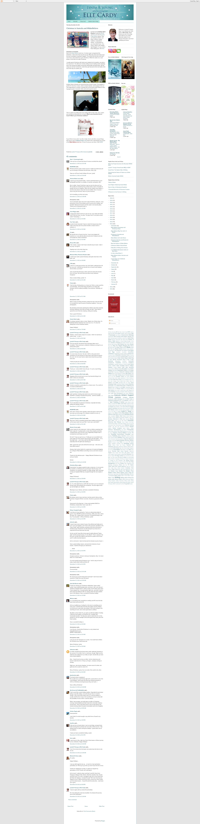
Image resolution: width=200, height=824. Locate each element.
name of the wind (119, 420)
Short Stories (116, 448)
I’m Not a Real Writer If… (117, 253)
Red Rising (118, 438)
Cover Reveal (130, 364)
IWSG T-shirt (121, 400)
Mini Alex (123, 417)
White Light (123, 469)
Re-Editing (115, 437)
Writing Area (131, 477)
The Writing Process (128, 460)
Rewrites (132, 440)
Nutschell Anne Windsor (113, 423)
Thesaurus (117, 461)
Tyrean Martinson (122, 466)
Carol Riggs (73, 211)
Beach (126, 339)
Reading (120, 437)
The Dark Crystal (114, 457)
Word (120, 474)
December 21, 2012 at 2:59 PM (77, 478)
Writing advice (124, 477)
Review (118, 440)
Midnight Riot (118, 417)
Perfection (110, 429)
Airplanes (123, 333)
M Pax (113, 412)
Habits (123, 387)
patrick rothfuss (126, 428)
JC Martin (118, 403)
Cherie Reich (73, 319)
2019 (111, 208)
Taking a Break (112, 182)
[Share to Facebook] (101, 152)
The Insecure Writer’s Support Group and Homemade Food (115, 124)
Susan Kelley (121, 452)
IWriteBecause (111, 399)
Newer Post (70, 806)
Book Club (115, 347)
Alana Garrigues (128, 333)
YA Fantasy (110, 483)
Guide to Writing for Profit (117, 387)
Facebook (118, 376)
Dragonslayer (116, 371)
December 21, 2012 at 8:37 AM (77, 379)
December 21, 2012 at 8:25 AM (77, 348)
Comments (113, 323)
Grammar (131, 384)
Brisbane (121, 349)
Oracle (123, 425)
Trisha (71, 495)
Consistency (111, 364)
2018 (111, 211)
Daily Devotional (130, 367)
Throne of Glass (122, 461)
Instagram (125, 397)
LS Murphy (118, 411)
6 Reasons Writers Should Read (119, 245)
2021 (111, 204)
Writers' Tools (111, 477)
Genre (132, 382)
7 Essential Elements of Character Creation (119, 189)
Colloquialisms (117, 361)
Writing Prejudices (111, 480)
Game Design (126, 381)
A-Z (129, 332)
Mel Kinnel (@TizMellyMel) (77, 690)
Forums (130, 379)
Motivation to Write (117, 419)
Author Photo (131, 338)
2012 (111, 223)
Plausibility (129, 432)
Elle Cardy (128, 373)
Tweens (132, 465)
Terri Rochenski (127, 454)
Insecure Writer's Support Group (127, 123)
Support (110, 452)
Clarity (119, 358)
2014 (111, 219)
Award (109, 339)
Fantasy (132, 376)
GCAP (113, 382)
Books (129, 347)
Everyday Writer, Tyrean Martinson (114, 112)
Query (119, 435)
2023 (111, 200)
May (112, 275)
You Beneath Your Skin (119, 483)
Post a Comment (72, 799)
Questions (123, 435)
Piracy (119, 431)
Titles (125, 463)
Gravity (115, 385)
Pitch (121, 431)
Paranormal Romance (124, 426)
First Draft (113, 379)
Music (113, 420)
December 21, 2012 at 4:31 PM (77, 518)
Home (69, 21)
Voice (132, 468)
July (112, 271)
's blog (81, 140)
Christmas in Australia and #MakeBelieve (117, 235)
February (113, 282)
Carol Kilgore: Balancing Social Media (117, 184)
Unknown (72, 649)
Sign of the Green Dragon (124, 448)
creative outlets (115, 365)
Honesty (118, 388)
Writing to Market (119, 482)
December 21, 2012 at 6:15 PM (77, 564)
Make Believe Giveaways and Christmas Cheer (118, 228)
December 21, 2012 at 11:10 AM (78, 462)
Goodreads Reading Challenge (123, 384)
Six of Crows (110, 449)
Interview (131, 397)
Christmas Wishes (113, 358)
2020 (111, 206)
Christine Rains (74, 465)
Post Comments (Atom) (89, 811)
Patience (109, 428)
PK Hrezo (110, 432)
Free (133, 379)
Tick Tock (128, 461)
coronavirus (120, 364)
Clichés (122, 358)
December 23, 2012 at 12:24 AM (78, 743)
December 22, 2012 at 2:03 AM (77, 624)
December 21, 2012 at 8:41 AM (77, 406)
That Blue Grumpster (112, 130)
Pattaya (132, 428)
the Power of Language (115, 458)
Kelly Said (132, 405)
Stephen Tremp (125, 449)
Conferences (124, 362)
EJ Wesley (123, 373)
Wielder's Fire (122, 471)
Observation (120, 423)
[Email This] (96, 152)
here (103, 48)
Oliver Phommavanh (117, 425)
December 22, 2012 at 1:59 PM (77, 720)
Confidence (131, 362)
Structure (114, 451)
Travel (120, 465)
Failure (122, 376)
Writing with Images (126, 482)
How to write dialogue (127, 390)
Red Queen (113, 438)
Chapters (125, 353)
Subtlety (122, 451)
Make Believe (75, 53)
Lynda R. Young (126, 411)
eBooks (132, 371)
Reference (122, 438)
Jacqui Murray (128, 402)
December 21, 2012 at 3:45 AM (77, 251)
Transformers (115, 464)
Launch (110, 408)
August (113, 269)
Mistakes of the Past (129, 417)
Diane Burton (114, 370)
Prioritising (113, 434)
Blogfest (121, 345)
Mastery (132, 414)
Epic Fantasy (118, 375)
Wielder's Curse (114, 471)
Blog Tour (115, 345)
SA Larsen (131, 442)
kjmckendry (73, 675)
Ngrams (126, 422)
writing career (111, 479)
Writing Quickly (127, 480)
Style (118, 451)
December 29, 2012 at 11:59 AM (78, 796)
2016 (111, 215)
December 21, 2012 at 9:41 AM (77, 424)
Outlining (132, 425)
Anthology (131, 335)
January (113, 284)
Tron (126, 464)
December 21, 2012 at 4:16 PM (77, 507)
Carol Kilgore (131, 350)
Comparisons (111, 362)
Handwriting (128, 387)
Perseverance (117, 429)
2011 (111, 286)
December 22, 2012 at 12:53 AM (78, 580)
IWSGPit (126, 400)
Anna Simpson (118, 335)
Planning (120, 432)
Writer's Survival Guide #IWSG (115, 176)
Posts (111, 320)
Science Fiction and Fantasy (118, 445)
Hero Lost (114, 388)
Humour (113, 391)
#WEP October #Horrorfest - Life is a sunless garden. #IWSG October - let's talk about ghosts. (115, 145)
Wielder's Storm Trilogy (93, 21)
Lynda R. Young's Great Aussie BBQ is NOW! (119, 167)
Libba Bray (125, 408)
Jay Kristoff (113, 403)
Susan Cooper (115, 452)
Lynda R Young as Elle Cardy (77, 332)
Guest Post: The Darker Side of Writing (117, 170)
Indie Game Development (117, 393)
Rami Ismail (110, 437)
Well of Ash (115, 469)
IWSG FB (124, 399)
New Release (117, 422)
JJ (70, 232)
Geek (116, 382)
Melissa (72, 598)
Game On (132, 381)
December (114, 225)
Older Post (101, 806)
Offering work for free (127, 423)
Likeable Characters (119, 409)
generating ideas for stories (124, 382)
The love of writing (122, 457)
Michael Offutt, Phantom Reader (78, 254)
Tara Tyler (72, 222)
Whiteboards (127, 469)
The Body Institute (119, 455)
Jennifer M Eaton (130, 403)
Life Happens (113, 154)
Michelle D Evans (111, 417)
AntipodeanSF (111, 336)
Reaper (123, 437)
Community (131, 361)
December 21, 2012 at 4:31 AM (77, 280)
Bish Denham (121, 344)
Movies (132, 419)
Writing (117, 477)
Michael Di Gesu (74, 756)
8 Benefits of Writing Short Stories (119, 247)
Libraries (128, 408)
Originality (127, 425)
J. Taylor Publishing (113, 402)
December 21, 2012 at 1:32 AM (77, 208)
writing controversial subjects (128, 479)
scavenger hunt (120, 443)
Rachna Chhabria (130, 435)
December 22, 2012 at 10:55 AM (78, 708)
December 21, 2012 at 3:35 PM (77, 492)
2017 (111, 213)
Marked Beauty (121, 414)
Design (129, 368)
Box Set (110, 349)
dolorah (72, 522)
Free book (110, 381)
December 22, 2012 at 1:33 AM (77, 595)
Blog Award (110, 345)
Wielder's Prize (130, 471)
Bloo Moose (131, 345)
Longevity (132, 409)
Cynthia (72, 723)
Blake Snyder (127, 344)
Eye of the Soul (111, 376)
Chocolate (113, 356)
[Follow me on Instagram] (110, 52)
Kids (109, 406)
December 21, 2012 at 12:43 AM (78, 175)
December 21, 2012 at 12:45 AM (78, 196)
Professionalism (120, 434)
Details (132, 368)
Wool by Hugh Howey (114, 474)
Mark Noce (115, 414)
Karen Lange (122, 405)
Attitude (129, 336)
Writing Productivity (120, 480)
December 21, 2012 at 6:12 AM (77, 316)
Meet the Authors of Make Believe (119, 243)
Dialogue (110, 370)
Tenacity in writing (120, 454)
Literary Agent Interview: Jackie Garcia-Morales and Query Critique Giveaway (127, 116)
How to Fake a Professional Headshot (117, 187)
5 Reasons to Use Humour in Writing (117, 192)
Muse (109, 420)
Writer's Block (117, 475)
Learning (114, 408)
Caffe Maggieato (124, 350)
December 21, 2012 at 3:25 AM (77, 239)
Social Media (116, 449)
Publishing (114, 435)
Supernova (131, 451)
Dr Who (128, 370)
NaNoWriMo (131, 420)
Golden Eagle (73, 711)
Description (124, 368)
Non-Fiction (131, 422)
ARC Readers (124, 336)
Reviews (122, 440)
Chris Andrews (118, 356)
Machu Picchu (118, 412)
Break (116, 349)
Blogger (103, 820)
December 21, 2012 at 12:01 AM (78, 163)
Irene (71, 738)
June (112, 273)
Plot (133, 432)
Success (126, 451)
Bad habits (123, 339)
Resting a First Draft (112, 440)
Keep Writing (127, 405)
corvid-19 (125, 364)
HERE (101, 142)
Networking (110, 422)
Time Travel (117, 463)
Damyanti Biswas (111, 368)
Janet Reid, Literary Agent (127, 132)
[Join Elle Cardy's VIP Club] (119, 52)
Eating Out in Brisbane (124, 371)
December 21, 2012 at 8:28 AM (77, 363)
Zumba (131, 483)
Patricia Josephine (117, 428)
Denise (102, 33)
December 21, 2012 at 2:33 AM (77, 218)
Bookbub (125, 347)
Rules (121, 442)
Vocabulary (127, 468)
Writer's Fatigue (131, 475)
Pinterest (115, 431)
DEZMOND (72, 166)
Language (131, 406)
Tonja (71, 283)
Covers (109, 365)
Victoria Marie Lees (75, 178)
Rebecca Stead (129, 437)
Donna (94, 34)
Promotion (127, 434)
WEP (119, 469)
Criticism (127, 365)
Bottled (132, 347)
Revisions (127, 440)
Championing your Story (118, 353)
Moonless (110, 419)
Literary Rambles (127, 112)
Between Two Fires (130, 342)
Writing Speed (113, 482)
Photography (130, 429)
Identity (126, 391)
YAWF (114, 483)
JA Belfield (121, 402)
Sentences (121, 446)
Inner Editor (111, 395)
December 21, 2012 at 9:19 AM (77, 415)
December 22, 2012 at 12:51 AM (78, 571)
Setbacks (125, 446)
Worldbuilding (111, 475)
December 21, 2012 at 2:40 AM (77, 229)
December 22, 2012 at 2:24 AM (77, 634)
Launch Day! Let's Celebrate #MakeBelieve (118, 259)
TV (128, 465)
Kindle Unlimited (116, 406)
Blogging (125, 345)
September (114, 267)
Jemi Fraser (124, 403)
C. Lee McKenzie (117, 350)
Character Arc (130, 353)
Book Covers (120, 347)
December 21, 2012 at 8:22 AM (77, 338)
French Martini (120, 381)
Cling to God (83, 21)
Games (110, 382)
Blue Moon (110, 347)
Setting (128, 446)
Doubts (125, 370)
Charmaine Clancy (125, 355)
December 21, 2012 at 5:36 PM (77, 550)
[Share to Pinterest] (102, 152)
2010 (111, 289)
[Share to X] (99, 152)
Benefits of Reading (115, 342)
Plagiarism (115, 432)
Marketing (127, 414)
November (114, 262)
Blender (132, 344)
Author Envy (125, 338)
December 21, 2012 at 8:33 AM (77, 371)
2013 (111, 221)
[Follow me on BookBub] (114, 52)
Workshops (126, 474)
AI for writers (118, 333)
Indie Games (125, 393)
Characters (118, 355)
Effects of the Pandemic (116, 373)
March (113, 279)
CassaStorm (131, 352)
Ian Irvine (117, 391)
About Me (75, 21)
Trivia (123, 464)
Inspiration (118, 397)
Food (123, 379)
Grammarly (110, 385)
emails (132, 373)
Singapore (132, 448)
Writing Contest (118, 479)
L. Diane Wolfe (122, 406)
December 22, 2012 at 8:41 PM (77, 735)
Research (131, 438)
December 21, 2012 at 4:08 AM (77, 260)
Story (130, 449)
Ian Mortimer (122, 391)
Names (125, 420)
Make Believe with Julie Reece (118, 237)
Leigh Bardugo (119, 408)
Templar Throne (114, 454)
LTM (71, 263)
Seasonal (128, 445)
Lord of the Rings (112, 411)
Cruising (115, 367)
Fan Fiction (127, 376)
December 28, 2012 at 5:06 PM (77, 784)
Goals (114, 384)
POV (109, 434)
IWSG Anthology (118, 399)
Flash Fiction (119, 379)
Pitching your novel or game (128, 431)
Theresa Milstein (111, 461)
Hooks (122, 388)
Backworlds (118, 339)
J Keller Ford (131, 400)
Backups (113, 339)
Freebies (114, 381)
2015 (111, 217)
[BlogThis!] (98, 152)
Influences (131, 393)
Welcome (110, 469)
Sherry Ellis (73, 242)
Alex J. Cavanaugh (75, 159)
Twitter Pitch (114, 466)
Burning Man (110, 350)
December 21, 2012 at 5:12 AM (77, 296)
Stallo (121, 449)
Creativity (122, 365)
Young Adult (127, 483)
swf (125, 452)
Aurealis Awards (114, 338)
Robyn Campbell (74, 510)
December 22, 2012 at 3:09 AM (77, 646)
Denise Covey (74, 427)
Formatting (126, 379)
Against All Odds (111, 333)
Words (122, 474)
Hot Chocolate (127, 388)
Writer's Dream (124, 475)
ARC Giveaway (117, 336)
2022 (111, 202)
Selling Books (116, 446)
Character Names (111, 355)
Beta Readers (123, 342)
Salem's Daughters (112, 443)
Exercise (132, 375)
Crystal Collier (121, 367)
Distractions (120, 370)
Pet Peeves (123, 429)
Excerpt (127, 375)
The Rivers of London (124, 458)
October (113, 265)
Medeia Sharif (119, 416)
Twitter (109, 466)
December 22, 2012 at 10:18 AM (78, 687)
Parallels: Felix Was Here (113, 426)
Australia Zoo (119, 338)
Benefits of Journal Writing (121, 341)
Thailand (112, 455)
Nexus (123, 422)
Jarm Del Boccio (74, 583)
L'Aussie (127, 406)
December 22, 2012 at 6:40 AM (77, 672)
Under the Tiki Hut (115, 152)
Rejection (126, 438)
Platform (125, 432)
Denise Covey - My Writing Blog (115, 141)
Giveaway (110, 384)
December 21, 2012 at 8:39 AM (77, 397)
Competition (118, 362)
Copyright (116, 364)
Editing (110, 373)
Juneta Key (117, 405)
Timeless (122, 463)
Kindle (111, 406)
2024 (111, 198)
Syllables (128, 452)
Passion (132, 426)
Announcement (124, 335)
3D (116, 332)
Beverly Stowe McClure (112, 344)
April (112, 277)
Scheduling (126, 443)
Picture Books (111, 431)
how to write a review (118, 390)
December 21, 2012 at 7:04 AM (77, 329)
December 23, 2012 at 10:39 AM (78, 752)
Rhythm (110, 442)
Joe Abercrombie (111, 405)
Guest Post (119, 385)
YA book (132, 482)
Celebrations (111, 353)
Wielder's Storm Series (114, 472)
